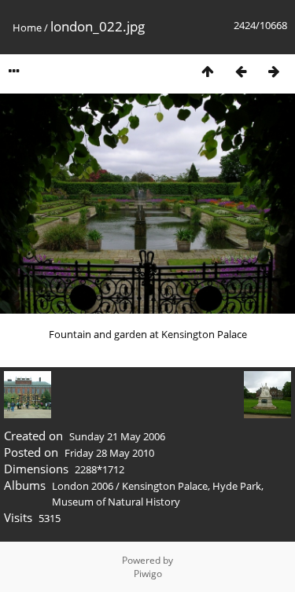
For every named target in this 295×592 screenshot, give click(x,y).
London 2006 (82, 486)
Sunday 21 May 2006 (117, 436)
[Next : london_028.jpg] (273, 71)
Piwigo (148, 573)
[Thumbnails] (207, 71)
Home (27, 27)
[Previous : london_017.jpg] (240, 71)
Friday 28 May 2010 (109, 453)
